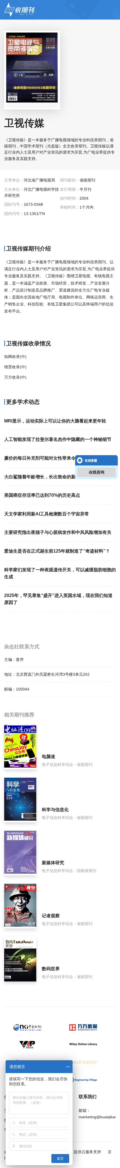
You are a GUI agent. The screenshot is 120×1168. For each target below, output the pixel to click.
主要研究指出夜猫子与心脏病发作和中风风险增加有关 (57, 532)
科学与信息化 (55, 809)
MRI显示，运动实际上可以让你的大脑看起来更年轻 (55, 421)
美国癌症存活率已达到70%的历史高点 (42, 495)
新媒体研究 (53, 862)
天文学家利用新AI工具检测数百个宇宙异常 (46, 514)
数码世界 (51, 968)
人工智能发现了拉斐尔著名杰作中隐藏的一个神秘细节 (57, 439)
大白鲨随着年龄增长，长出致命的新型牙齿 (46, 476)
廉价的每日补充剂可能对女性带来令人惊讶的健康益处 (57, 458)
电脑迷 (48, 756)
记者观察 (51, 915)
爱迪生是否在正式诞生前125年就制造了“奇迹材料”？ (57, 551)
